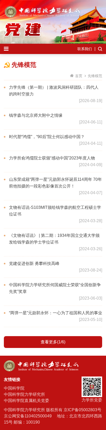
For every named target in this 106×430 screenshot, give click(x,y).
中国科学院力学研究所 (24, 394)
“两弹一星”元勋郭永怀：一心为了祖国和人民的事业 (55, 313)
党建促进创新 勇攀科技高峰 (34, 263)
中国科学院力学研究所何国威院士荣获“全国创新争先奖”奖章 (55, 288)
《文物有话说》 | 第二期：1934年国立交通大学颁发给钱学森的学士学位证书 (54, 238)
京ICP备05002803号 (82, 410)
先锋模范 (95, 76)
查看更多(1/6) (53, 342)
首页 (78, 76)
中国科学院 (14, 388)
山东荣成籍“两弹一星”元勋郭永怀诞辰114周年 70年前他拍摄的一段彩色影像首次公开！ (55, 182)
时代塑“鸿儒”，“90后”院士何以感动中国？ (47, 137)
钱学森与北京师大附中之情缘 (36, 115)
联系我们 (84, 49)
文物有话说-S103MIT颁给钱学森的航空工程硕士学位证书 (55, 210)
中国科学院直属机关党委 (26, 400)
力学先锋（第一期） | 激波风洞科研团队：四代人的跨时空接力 (54, 90)
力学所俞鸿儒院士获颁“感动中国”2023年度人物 (52, 158)
